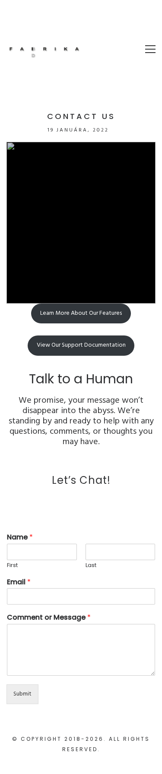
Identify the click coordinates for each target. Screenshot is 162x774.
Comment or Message (49, 617)
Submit (22, 694)
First (12, 565)
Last (91, 565)
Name (20, 537)
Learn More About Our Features (81, 313)
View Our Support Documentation (81, 345)
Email (19, 582)
